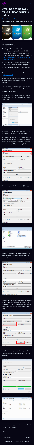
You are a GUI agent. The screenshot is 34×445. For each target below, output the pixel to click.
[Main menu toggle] (30, 3)
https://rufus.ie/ (8, 75)
